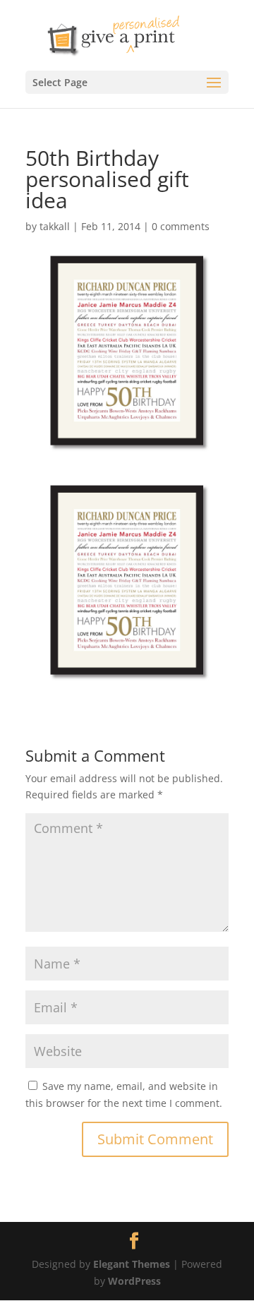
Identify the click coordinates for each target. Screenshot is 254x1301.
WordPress (134, 1281)
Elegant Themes (131, 1264)
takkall (55, 226)
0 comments (181, 226)
